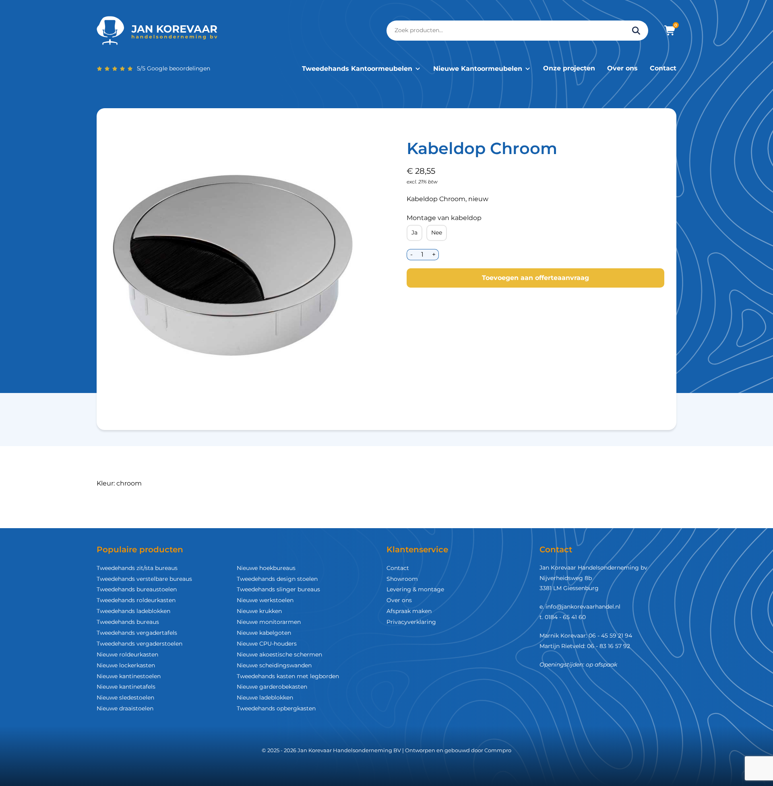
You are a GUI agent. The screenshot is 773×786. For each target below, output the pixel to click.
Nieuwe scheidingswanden (274, 665)
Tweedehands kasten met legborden (288, 676)
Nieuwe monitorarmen (269, 622)
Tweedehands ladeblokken (133, 611)
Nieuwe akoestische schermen (279, 654)
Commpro (497, 750)
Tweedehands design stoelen (277, 578)
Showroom (402, 578)
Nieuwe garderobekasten (272, 686)
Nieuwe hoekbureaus (266, 568)
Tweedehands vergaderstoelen (139, 643)
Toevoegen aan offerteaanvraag (535, 278)
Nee (436, 232)
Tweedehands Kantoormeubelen (357, 68)
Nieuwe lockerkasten (126, 665)
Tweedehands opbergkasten (276, 708)
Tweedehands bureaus (128, 622)
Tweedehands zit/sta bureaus (137, 568)
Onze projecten (569, 68)
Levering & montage (415, 589)
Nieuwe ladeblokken (265, 697)
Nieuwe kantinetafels (126, 686)
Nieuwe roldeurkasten (127, 654)
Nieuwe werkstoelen (265, 600)
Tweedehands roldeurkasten (136, 600)
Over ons (622, 68)
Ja (414, 232)
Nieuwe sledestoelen (125, 697)
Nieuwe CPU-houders (267, 643)
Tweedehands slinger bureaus (278, 589)
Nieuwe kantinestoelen (129, 676)
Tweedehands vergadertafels (137, 632)
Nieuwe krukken (259, 611)
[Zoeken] (636, 31)
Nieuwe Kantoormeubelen (477, 68)
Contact (663, 68)
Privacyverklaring (411, 622)
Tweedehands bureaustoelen (137, 589)
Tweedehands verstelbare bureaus (144, 578)
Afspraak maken (409, 611)
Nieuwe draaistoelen (125, 708)
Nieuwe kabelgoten (264, 632)
